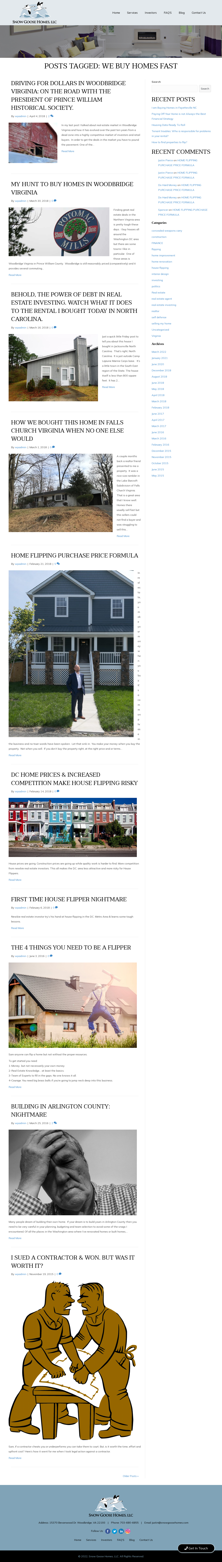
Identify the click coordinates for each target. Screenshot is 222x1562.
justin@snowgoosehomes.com (170, 1522)
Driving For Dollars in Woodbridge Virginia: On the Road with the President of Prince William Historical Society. (68, 95)
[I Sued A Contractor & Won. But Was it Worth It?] (73, 1360)
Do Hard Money (167, 185)
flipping (156, 249)
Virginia (156, 335)
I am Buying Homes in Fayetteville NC (174, 107)
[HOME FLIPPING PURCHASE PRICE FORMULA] (71, 653)
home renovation (162, 261)
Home (116, 12)
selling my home (161, 323)
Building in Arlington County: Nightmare (60, 1111)
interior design (160, 274)
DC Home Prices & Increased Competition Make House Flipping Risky (74, 779)
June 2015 (158, 469)
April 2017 (158, 419)
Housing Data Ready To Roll (168, 125)
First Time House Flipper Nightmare (69, 899)
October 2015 (160, 463)
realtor (155, 311)
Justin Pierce (165, 160)
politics (156, 286)
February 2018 (160, 407)
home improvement (163, 255)
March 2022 (159, 351)
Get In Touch (198, 1548)
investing (157, 280)
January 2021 (160, 358)
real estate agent (162, 298)
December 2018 (161, 370)
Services (132, 12)
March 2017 (159, 426)
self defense (159, 317)
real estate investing (164, 305)
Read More (67, 151)
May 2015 (158, 475)
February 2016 (160, 444)
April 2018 (158, 395)
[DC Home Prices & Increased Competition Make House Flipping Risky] (73, 827)
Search (156, 81)
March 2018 (159, 401)
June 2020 (158, 364)
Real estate (158, 292)
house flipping (160, 267)
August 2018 (159, 376)
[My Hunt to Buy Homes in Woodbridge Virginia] (59, 231)
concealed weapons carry (167, 230)
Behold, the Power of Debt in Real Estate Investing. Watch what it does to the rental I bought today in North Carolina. (74, 307)
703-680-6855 (129, 1522)
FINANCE (157, 243)
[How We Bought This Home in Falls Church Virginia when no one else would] (61, 492)
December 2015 (161, 450)
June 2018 (158, 382)
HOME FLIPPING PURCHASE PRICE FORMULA (74, 556)
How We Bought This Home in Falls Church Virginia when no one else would (67, 431)
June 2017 (158, 413)
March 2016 (159, 438)
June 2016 (158, 432)
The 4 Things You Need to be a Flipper (71, 948)
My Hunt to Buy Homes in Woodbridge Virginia (72, 188)
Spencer (163, 209)
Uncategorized (160, 329)
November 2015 (161, 457)
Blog (182, 12)
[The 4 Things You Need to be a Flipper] (73, 1004)
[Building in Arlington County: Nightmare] (73, 1172)
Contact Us (199, 12)
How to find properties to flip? (169, 142)
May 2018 (158, 389)
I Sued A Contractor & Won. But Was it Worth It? (73, 1262)
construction (159, 236)
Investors (151, 12)
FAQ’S (168, 12)
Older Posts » (130, 1476)
